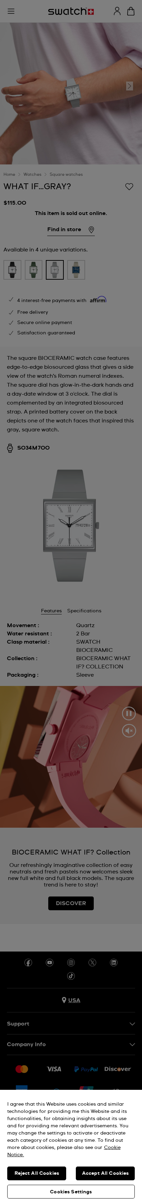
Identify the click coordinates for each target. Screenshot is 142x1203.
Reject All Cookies (36, 1173)
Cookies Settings (71, 1192)
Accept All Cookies (105, 1173)
